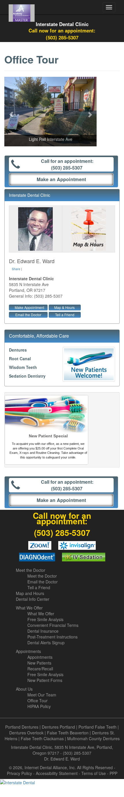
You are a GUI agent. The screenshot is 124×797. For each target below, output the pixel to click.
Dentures (18, 350)
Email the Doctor (28, 314)
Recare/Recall (40, 669)
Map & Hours (64, 307)
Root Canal (20, 358)
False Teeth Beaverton (68, 733)
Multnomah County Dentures (93, 738)
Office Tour (37, 700)
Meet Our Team (41, 695)
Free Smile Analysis (45, 619)
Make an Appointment (61, 179)
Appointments (28, 651)
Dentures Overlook (26, 733)
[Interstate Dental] (62, 782)
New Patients (39, 663)
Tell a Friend (64, 314)
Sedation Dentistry (27, 376)
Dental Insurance (43, 631)
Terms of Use (93, 773)
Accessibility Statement (57, 773)
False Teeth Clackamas (42, 738)
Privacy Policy (19, 773)
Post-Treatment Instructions (52, 637)
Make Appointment (29, 307)
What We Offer (29, 608)
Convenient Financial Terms (52, 625)
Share (16, 268)
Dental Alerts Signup (46, 642)
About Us (24, 689)
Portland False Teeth (97, 727)
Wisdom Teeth (23, 367)
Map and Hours (30, 593)
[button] (11, 112)
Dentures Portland (58, 727)
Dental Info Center (32, 599)
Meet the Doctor (30, 570)
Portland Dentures (21, 727)
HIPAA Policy (39, 706)
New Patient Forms (44, 680)
